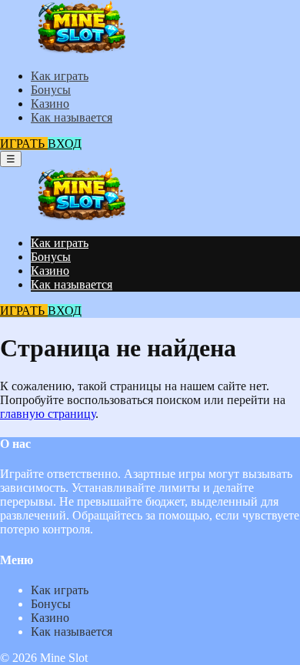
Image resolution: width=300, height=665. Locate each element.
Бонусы (51, 89)
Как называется (71, 117)
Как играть (59, 75)
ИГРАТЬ (24, 143)
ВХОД (65, 143)
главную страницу (47, 413)
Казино (50, 103)
